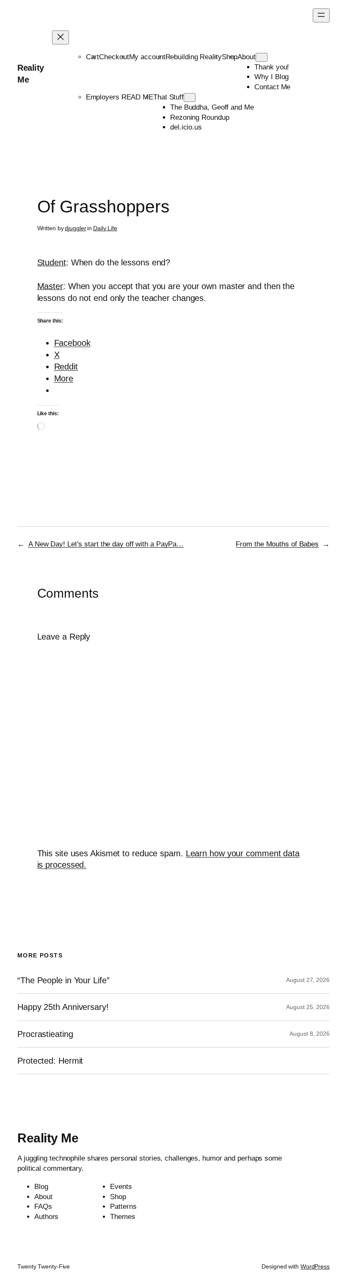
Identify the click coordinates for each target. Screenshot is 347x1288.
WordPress (315, 1266)
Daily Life (105, 228)
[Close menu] (60, 37)
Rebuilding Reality (193, 57)
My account (147, 57)
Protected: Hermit (50, 1060)
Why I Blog (271, 77)
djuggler (75, 228)
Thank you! (271, 67)
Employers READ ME (119, 97)
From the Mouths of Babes (277, 544)
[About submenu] (261, 57)
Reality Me (47, 1138)
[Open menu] (321, 15)
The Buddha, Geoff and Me (212, 107)
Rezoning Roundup (199, 117)
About (246, 57)
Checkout (114, 57)
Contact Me (272, 87)
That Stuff (168, 97)
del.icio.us (186, 127)
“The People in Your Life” (64, 980)
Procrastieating (45, 1034)
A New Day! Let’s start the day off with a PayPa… (106, 544)
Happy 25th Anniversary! (63, 1007)
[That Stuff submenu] (190, 97)
